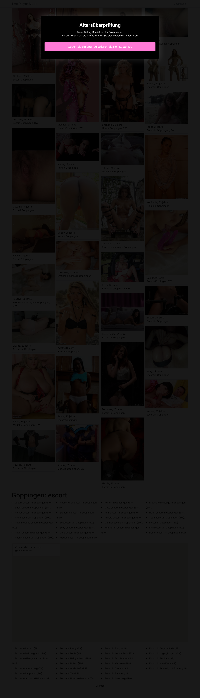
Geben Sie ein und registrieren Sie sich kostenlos (100, 46)
